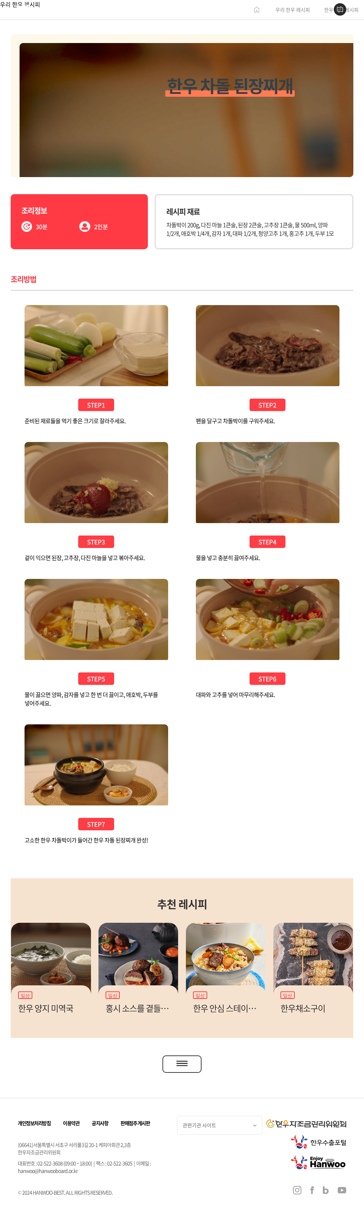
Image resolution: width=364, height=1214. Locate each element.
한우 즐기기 (204, 9)
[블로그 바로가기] (326, 1191)
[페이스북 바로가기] (312, 1191)
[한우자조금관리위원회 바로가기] (306, 1123)
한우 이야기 (139, 9)
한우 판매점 (171, 9)
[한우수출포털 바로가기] (318, 1142)
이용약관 (71, 1123)
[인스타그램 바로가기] (297, 1191)
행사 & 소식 (236, 9)
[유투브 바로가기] (342, 1191)
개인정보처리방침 (34, 1123)
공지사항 (100, 1123)
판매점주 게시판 (135, 1123)
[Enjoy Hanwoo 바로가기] (318, 1162)
